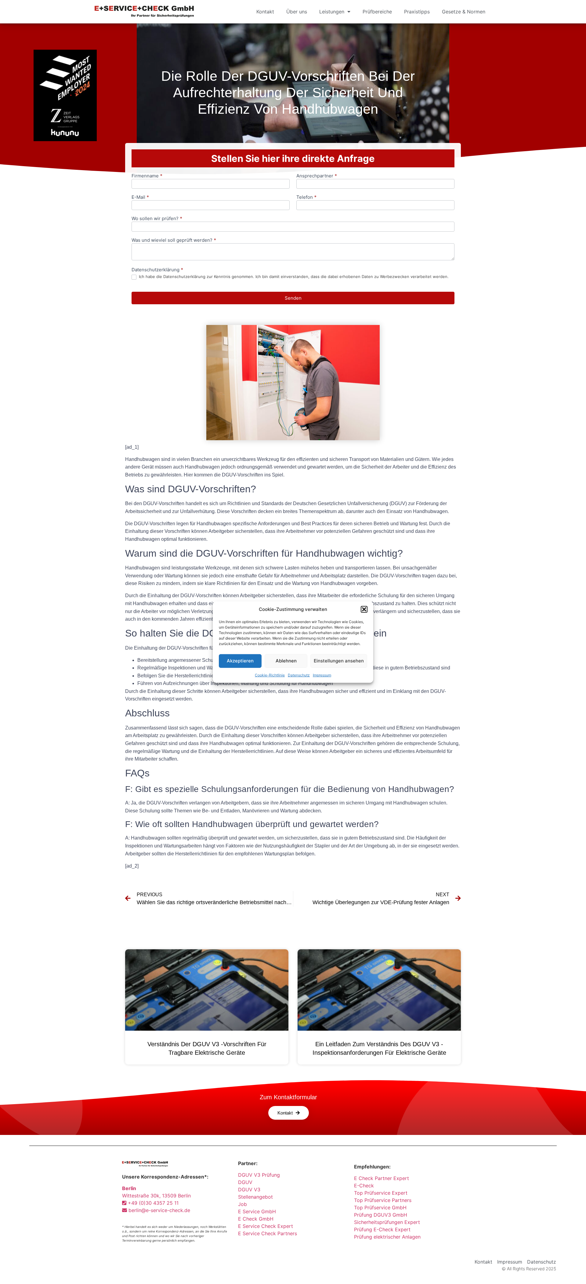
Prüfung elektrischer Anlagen (387, 1237)
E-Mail (140, 197)
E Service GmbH (257, 1211)
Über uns (296, 12)
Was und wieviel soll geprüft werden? (174, 240)
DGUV (245, 1182)
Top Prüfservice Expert (380, 1193)
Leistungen (331, 12)
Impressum (322, 674)
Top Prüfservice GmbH (380, 1207)
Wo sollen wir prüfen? (157, 218)
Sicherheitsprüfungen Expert (387, 1222)
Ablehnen (286, 661)
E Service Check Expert (267, 1226)
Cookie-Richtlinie (270, 674)
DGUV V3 (249, 1189)
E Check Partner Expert (381, 1178)
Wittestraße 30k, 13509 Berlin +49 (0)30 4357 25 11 (156, 1195)
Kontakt (265, 12)
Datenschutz (299, 674)
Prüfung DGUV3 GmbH (380, 1215)
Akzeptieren (240, 661)
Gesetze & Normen (463, 12)
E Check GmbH (255, 1219)
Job (242, 1204)
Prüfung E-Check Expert (382, 1229)
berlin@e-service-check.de (158, 1210)
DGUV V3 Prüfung (259, 1175)
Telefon (306, 197)
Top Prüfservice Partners (382, 1200)
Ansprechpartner (316, 176)
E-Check (364, 1185)
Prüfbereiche (377, 12)
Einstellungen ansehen (339, 661)
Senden (293, 298)
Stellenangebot (255, 1197)
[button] (364, 609)
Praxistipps (417, 12)
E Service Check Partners (267, 1233)
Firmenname (147, 176)
